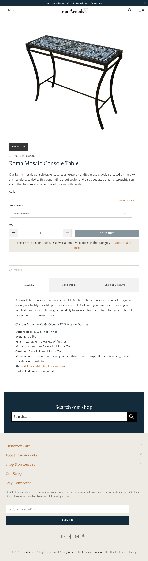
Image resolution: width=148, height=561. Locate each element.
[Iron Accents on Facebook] (70, 537)
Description (29, 285)
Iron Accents (28, 552)
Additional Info (70, 284)
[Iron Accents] (74, 10)
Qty (11, 224)
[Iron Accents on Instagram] (77, 537)
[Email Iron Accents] (64, 537)
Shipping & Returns (115, 284)
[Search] (130, 10)
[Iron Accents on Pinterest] (84, 537)
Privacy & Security (69, 552)
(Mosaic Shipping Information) (44, 366)
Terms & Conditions (93, 552)
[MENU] (2, 10)
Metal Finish (16, 205)
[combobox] (74, 417)
